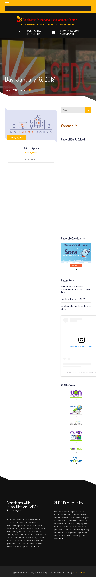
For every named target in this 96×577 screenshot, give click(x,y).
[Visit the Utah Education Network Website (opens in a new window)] (76, 394)
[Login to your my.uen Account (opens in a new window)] (76, 437)
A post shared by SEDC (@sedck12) (81, 372)
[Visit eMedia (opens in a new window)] (76, 450)
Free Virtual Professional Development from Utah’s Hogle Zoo (75, 289)
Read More (31, 159)
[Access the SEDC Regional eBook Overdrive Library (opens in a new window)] (76, 257)
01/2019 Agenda (31, 148)
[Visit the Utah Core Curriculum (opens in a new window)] (76, 410)
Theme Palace (79, 572)
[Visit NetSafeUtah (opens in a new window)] (76, 461)
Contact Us (69, 125)
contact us (34, 546)
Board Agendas (31, 152)
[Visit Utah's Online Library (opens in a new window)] (76, 424)
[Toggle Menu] (88, 9)
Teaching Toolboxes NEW (73, 299)
